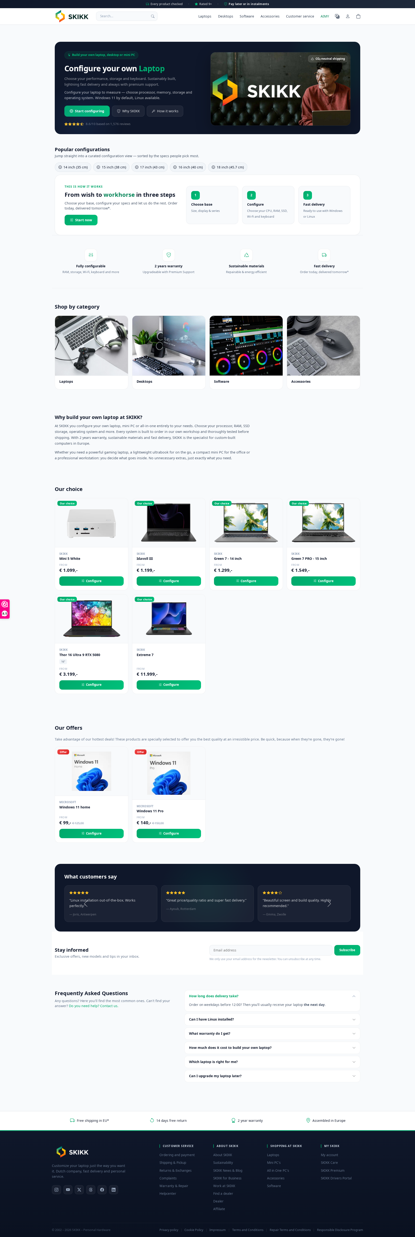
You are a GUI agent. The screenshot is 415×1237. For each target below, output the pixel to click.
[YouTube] (68, 1189)
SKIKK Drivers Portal (336, 1178)
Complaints (168, 1178)
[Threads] (90, 1189)
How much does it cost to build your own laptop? (230, 1047)
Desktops (225, 16)
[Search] (153, 16)
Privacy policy (168, 1230)
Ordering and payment (177, 1155)
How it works (167, 111)
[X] (79, 1189)
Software (247, 16)
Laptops (204, 16)
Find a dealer (223, 1193)
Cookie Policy (193, 1230)
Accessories (270, 16)
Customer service (300, 16)
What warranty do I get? (209, 1033)
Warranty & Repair (173, 1186)
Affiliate (219, 1209)
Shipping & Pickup (172, 1162)
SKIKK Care (329, 1162)
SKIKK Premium (333, 1170)
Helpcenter (167, 1193)
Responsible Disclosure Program (340, 1230)
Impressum (217, 1230)
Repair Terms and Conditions (290, 1230)
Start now (83, 220)
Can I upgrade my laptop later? (215, 1076)
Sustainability (223, 1162)
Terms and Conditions (247, 1230)
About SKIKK (222, 1155)
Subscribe (347, 950)
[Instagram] (56, 1189)
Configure (94, 581)
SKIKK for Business (227, 1178)
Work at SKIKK (224, 1186)
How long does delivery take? (213, 996)
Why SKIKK (131, 111)
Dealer (218, 1201)
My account (329, 1155)
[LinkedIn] (113, 1189)
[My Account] (348, 16)
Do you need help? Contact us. (93, 1006)
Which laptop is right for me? (213, 1061)
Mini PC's (274, 1162)
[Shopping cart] (358, 16)
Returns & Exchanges (175, 1170)
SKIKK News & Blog (227, 1170)
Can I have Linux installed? (211, 1019)
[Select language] (337, 16)
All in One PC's (278, 1170)
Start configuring (89, 111)
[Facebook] (102, 1189)
